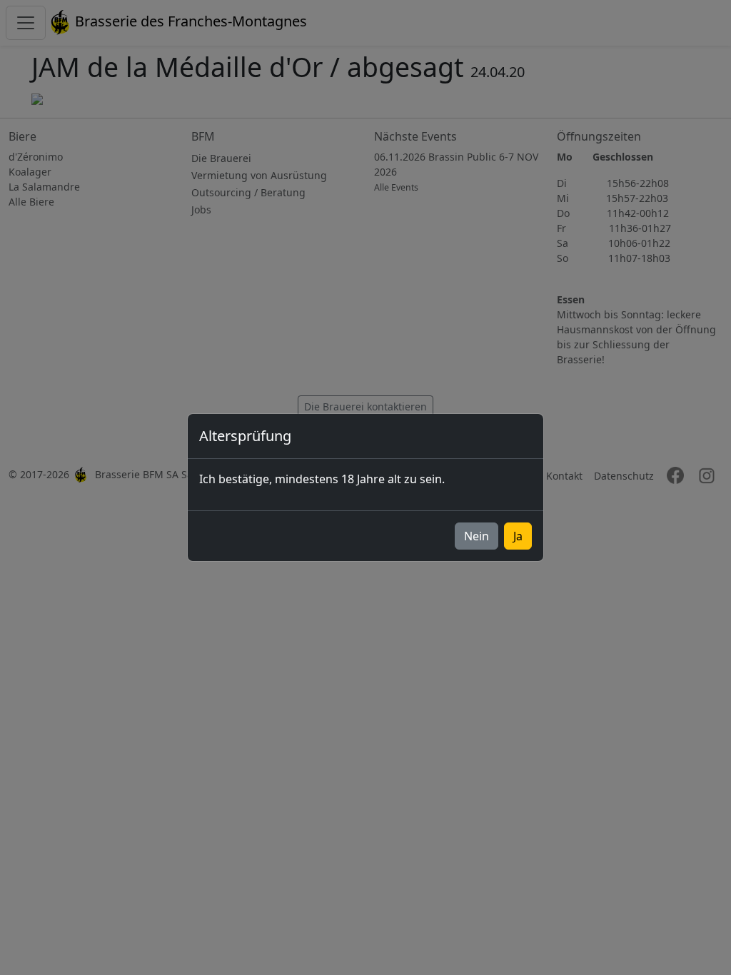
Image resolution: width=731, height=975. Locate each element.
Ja (518, 536)
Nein (476, 536)
